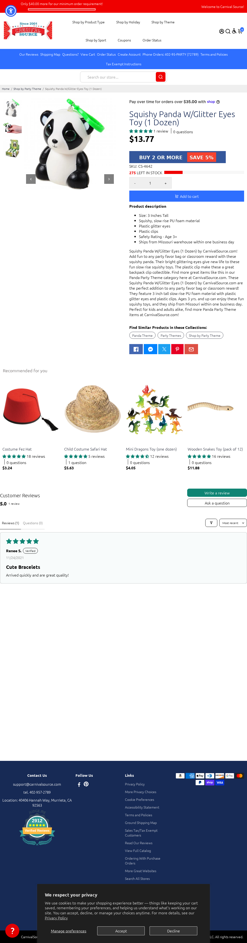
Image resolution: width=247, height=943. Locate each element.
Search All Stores (137, 878)
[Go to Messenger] (150, 349)
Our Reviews (28, 54)
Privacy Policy (56, 917)
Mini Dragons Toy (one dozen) (151, 449)
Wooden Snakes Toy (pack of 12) (215, 449)
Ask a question (217, 502)
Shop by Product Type (88, 22)
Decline (173, 930)
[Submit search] (160, 77)
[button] (141, 130)
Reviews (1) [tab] (10, 522)
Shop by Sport (96, 40)
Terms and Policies (214, 54)
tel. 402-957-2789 (37, 792)
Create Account (129, 54)
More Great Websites (140, 870)
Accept (121, 930)
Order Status (152, 40)
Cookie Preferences (139, 799)
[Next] (109, 179)
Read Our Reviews (138, 842)
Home (6, 89)
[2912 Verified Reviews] (37, 846)
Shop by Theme (163, 22)
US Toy (7, 443)
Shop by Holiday (128, 22)
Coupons (124, 40)
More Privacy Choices (140, 791)
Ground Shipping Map (141, 822)
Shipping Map (50, 54)
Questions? (70, 54)
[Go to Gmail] (191, 349)
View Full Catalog (138, 850)
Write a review (217, 492)
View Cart (88, 54)
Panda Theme (142, 335)
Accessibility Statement (142, 807)
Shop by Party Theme (27, 89)
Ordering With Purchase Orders (142, 860)
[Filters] (211, 523)
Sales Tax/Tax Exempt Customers (141, 832)
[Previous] (31, 179)
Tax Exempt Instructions (123, 63)
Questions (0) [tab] (33, 522)
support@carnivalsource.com (37, 784)
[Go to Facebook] (136, 349)
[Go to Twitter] (164, 349)
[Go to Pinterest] (177, 349)
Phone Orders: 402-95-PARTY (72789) (171, 54)
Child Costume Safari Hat (85, 449)
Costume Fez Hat (17, 449)
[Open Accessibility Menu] (234, 30)
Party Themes (171, 335)
